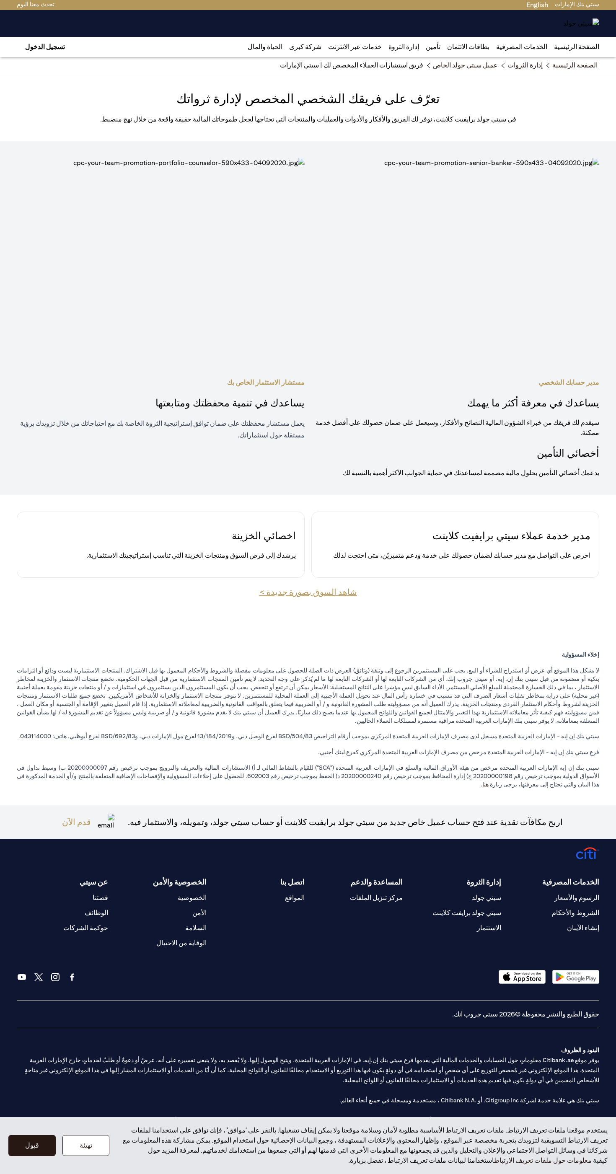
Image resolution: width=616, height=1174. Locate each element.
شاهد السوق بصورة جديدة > (308, 592)
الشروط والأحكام (575, 913)
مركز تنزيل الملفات (376, 898)
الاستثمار (489, 928)
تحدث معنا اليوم (35, 4)
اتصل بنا (292, 881)
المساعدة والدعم (377, 881)
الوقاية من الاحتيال (181, 943)
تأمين (433, 47)
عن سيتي (94, 881)
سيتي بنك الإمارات (577, 4)
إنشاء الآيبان (583, 928)
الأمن (199, 913)
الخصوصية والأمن (179, 881)
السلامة (196, 928)
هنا (485, 784)
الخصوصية (192, 898)
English (537, 5)
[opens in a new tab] (575, 977)
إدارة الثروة (403, 47)
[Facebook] (72, 977)
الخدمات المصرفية (521, 47)
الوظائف (96, 913)
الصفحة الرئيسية (576, 47)
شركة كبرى (305, 47)
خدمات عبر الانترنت (355, 47)
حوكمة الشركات (85, 928)
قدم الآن (76, 822)
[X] (39, 977)
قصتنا (100, 898)
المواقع (295, 898)
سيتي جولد (486, 898)
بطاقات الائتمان (468, 47)
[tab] (521, 47)
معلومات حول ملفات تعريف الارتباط (543, 1160)
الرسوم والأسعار (576, 898)
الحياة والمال (265, 47)
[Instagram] (55, 977)
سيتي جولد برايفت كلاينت (466, 913)
